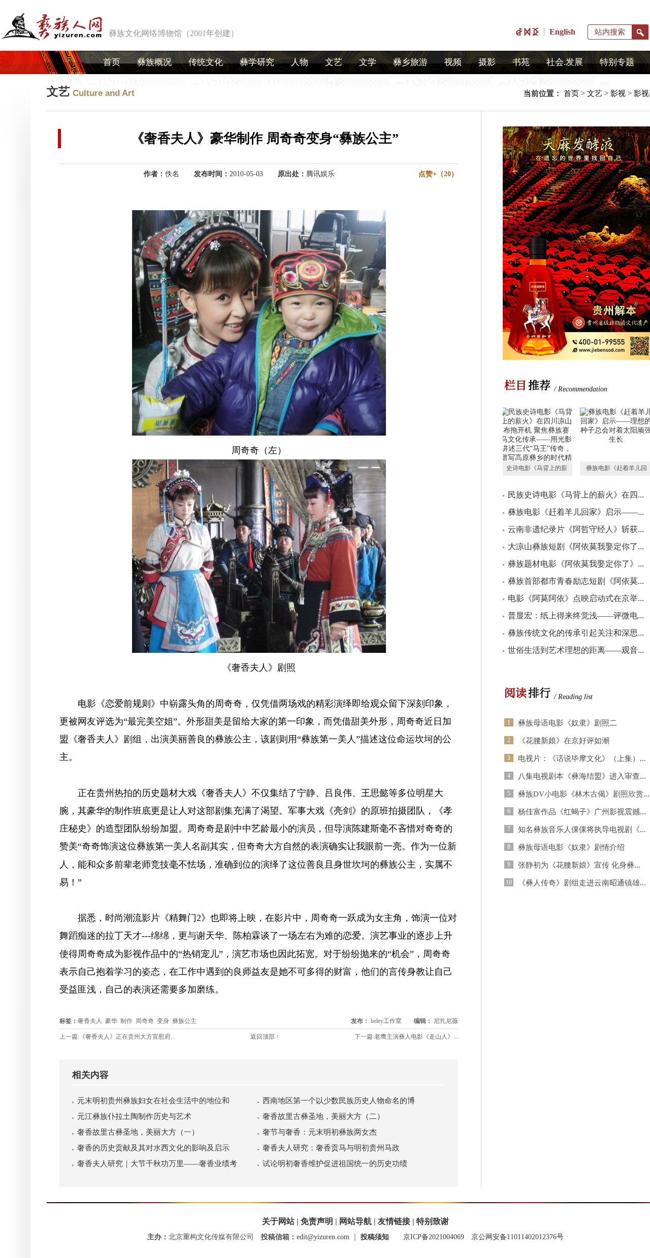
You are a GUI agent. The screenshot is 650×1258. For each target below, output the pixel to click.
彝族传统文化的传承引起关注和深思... (576, 632)
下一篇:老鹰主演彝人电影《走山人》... (406, 1036)
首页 (111, 62)
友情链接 (394, 1221)
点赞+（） (438, 174)
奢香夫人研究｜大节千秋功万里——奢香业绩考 (157, 1164)
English (562, 31)
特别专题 (617, 62)
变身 (163, 1020)
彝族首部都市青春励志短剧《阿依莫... (576, 581)
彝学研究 (257, 62)
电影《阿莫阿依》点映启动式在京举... (576, 598)
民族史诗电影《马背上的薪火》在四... (576, 494)
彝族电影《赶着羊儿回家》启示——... (576, 512)
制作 (126, 1020)
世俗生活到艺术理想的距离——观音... (576, 650)
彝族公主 (184, 1020)
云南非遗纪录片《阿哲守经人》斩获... (576, 529)
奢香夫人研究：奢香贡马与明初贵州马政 (331, 1148)
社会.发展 (564, 62)
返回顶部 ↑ (264, 1036)
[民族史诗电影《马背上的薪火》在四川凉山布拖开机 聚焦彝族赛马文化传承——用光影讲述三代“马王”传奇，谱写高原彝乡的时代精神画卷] (536, 434)
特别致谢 (432, 1221)
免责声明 (317, 1221)
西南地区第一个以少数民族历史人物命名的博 (339, 1101)
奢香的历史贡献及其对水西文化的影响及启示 (153, 1148)
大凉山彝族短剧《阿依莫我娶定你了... (576, 546)
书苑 (521, 62)
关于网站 (278, 1221)
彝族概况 (154, 62)
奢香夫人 (90, 1020)
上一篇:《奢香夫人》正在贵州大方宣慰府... (117, 1036)
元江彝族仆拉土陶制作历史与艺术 (134, 1116)
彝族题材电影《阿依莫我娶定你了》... (576, 563)
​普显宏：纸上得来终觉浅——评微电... (576, 615)
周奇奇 (145, 1020)
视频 (453, 62)
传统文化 (205, 62)
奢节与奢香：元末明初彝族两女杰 (320, 1132)
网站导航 (355, 1221)
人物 (299, 62)
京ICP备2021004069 (433, 1237)
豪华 (111, 1020)
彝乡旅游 (410, 62)
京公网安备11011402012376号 (517, 1237)
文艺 (333, 62)
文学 (367, 62)
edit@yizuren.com (323, 1237)
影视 (618, 93)
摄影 (487, 62)
